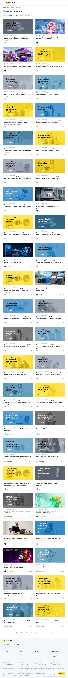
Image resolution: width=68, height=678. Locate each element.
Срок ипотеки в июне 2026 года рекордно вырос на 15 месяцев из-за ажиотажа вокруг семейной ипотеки (17, 178)
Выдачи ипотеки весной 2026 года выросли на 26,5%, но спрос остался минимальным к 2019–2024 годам (17, 402)
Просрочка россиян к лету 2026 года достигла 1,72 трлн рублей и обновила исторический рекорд (49, 346)
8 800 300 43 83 (24, 664)
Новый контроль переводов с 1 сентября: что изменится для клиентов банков (16, 261)
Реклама (37, 651)
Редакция (21, 651)
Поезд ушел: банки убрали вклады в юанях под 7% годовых (17, 511)
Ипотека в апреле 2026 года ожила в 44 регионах (49, 566)
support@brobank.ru (9, 664)
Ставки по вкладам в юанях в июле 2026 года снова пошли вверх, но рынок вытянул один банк (17, 317)
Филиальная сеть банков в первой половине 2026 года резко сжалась (17, 457)
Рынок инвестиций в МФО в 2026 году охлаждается (14, 594)
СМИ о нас (21, 649)
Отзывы (5, 654)
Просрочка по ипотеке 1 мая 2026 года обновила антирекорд (17, 429)
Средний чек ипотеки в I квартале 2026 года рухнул (48, 621)
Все (5, 15)
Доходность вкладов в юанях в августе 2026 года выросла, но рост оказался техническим (49, 121)
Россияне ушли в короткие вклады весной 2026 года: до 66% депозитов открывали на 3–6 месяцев (17, 346)
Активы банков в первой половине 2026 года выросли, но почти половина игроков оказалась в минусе (50, 66)
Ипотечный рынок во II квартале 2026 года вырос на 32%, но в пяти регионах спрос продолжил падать (18, 234)
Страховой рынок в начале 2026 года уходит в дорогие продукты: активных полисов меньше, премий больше (49, 402)
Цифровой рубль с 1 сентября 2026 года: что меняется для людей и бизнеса (48, 37)
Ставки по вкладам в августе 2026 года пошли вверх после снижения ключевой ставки (49, 149)
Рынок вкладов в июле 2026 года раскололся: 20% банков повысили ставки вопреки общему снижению (49, 318)
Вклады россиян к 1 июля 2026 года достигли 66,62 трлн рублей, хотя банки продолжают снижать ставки (48, 234)
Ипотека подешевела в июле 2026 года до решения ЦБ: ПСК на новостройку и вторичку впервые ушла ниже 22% (16, 290)
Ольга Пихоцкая (42, 42)
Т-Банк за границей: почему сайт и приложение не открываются (49, 289)
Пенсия (27, 15)
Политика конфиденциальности (56, 650)
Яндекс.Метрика (53, 674)
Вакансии (37, 649)
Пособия (21, 15)
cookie (54, 672)
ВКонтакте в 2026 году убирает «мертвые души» (49, 428)
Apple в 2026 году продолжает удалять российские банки (47, 457)
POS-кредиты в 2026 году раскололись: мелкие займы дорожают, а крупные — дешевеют (49, 93)
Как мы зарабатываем (40, 654)
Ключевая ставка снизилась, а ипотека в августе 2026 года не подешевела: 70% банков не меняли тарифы (17, 150)
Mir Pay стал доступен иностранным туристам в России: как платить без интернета (17, 566)
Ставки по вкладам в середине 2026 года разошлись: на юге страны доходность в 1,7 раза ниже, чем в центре (17, 94)
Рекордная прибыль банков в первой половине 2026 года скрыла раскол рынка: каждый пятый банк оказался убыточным (17, 206)
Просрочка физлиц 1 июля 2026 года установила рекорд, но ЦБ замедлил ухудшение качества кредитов (17, 38)
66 (46, 632)
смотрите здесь (52, 669)
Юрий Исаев (9, 42)
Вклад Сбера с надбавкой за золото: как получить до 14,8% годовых (47, 511)
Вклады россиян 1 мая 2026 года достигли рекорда (48, 594)
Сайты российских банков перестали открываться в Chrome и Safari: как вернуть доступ (48, 206)
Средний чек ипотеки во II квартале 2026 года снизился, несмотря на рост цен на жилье (48, 177)
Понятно (61, 673)
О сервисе (5, 649)
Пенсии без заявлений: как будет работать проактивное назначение (16, 539)
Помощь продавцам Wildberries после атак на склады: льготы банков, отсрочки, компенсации (17, 65)
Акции (15, 15)
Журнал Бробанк (10, 7)
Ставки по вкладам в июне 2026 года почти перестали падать (48, 539)
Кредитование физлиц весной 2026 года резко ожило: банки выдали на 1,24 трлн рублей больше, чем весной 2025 (17, 374)
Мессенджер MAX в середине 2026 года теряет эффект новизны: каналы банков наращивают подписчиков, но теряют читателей (49, 262)
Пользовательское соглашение (55, 655)
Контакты (5, 651)
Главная (4, 7)
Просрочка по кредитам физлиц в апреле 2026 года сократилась (17, 621)
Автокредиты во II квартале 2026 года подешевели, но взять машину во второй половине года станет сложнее (15, 122)
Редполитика (22, 654)
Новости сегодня (12, 35)
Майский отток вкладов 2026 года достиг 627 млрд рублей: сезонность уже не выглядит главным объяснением (48, 374)
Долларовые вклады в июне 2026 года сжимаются (47, 484)
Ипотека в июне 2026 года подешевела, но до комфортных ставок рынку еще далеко (16, 484)
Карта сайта (53, 659)
